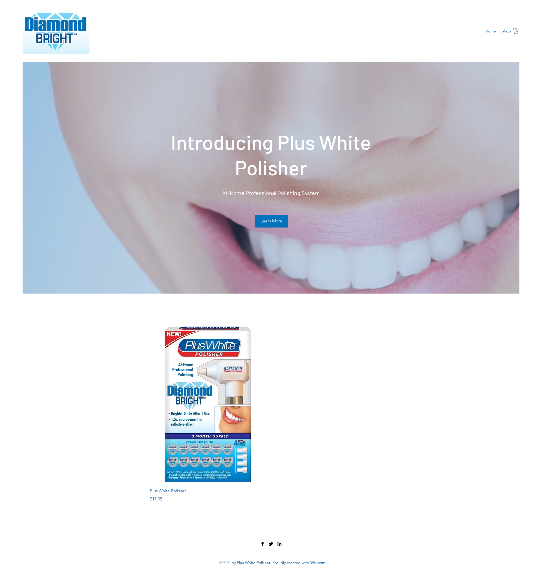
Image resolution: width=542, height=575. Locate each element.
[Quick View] (208, 404)
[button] (516, 31)
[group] (271, 414)
